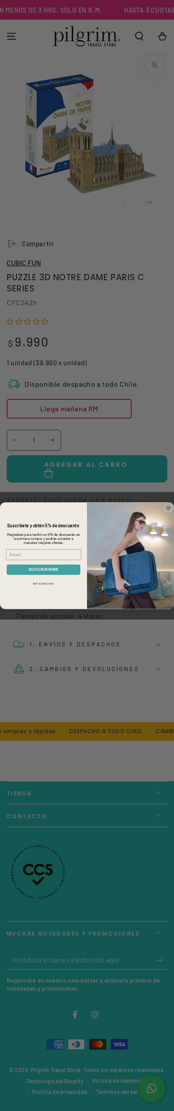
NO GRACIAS (43, 583)
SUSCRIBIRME (44, 570)
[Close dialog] (168, 507)
